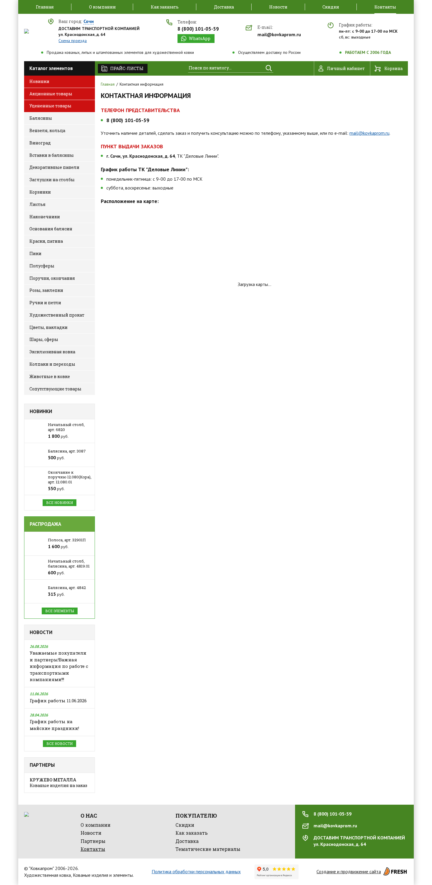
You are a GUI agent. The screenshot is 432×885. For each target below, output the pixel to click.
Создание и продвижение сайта (349, 871)
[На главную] (26, 31)
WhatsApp (199, 38)
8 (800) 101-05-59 (198, 29)
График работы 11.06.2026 (58, 700)
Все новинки (59, 502)
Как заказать (191, 833)
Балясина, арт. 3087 (67, 451)
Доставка (187, 841)
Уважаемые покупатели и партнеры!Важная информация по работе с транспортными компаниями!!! (59, 666)
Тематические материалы (207, 849)
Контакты (93, 849)
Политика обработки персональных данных (196, 871)
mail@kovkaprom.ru (279, 34)
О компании (95, 825)
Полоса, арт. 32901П (67, 540)
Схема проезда (72, 40)
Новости (41, 632)
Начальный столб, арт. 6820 (66, 427)
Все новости (59, 743)
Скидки (184, 825)
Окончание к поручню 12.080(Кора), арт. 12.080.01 (69, 477)
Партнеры (42, 765)
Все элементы (59, 610)
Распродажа (45, 524)
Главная (108, 84)
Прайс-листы (126, 68)
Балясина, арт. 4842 (67, 587)
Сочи (88, 21)
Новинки (41, 411)
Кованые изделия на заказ (58, 782)
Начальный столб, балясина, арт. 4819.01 (69, 563)
